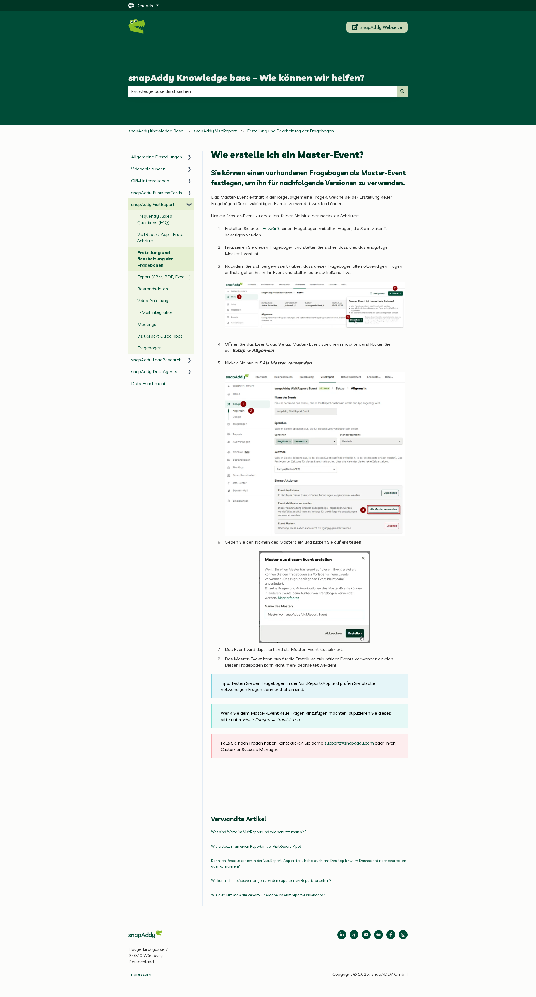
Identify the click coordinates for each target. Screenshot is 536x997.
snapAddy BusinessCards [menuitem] (156, 192)
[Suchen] (402, 91)
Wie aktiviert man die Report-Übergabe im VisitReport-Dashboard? (268, 894)
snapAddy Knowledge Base (155, 131)
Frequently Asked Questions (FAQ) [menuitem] (154, 219)
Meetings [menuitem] (146, 324)
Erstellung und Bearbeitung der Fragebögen (290, 131)
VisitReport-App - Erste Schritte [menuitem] (160, 237)
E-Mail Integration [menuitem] (155, 312)
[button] (189, 157)
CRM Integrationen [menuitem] (150, 180)
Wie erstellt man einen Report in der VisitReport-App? (256, 846)
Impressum (139, 974)
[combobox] (262, 91)
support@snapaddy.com (349, 743)
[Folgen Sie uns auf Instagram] (403, 934)
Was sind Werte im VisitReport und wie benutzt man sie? (259, 831)
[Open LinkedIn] (341, 934)
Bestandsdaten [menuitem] (152, 289)
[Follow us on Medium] (366, 934)
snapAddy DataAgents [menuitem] (154, 371)
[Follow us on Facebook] (390, 934)
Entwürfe (271, 228)
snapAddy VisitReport (215, 131)
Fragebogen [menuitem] (149, 348)
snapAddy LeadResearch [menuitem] (156, 360)
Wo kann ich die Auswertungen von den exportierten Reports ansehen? (271, 880)
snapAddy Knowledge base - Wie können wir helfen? (246, 77)
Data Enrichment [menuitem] (148, 383)
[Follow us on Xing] (354, 934)
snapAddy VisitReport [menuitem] (152, 204)
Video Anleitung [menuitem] (152, 300)
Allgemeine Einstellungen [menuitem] (156, 157)
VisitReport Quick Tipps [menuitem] (160, 336)
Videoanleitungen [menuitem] (148, 169)
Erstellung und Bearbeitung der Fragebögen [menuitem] (155, 259)
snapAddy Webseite (381, 27)
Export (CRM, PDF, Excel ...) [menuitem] (164, 277)
